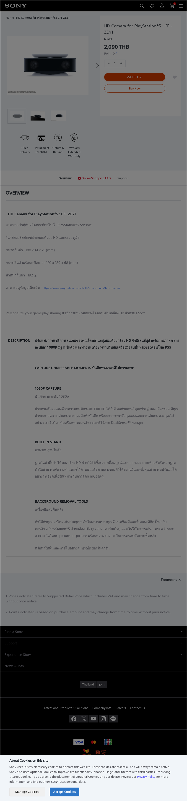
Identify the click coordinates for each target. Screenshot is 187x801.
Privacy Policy (146, 777)
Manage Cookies (27, 792)
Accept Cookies (64, 792)
